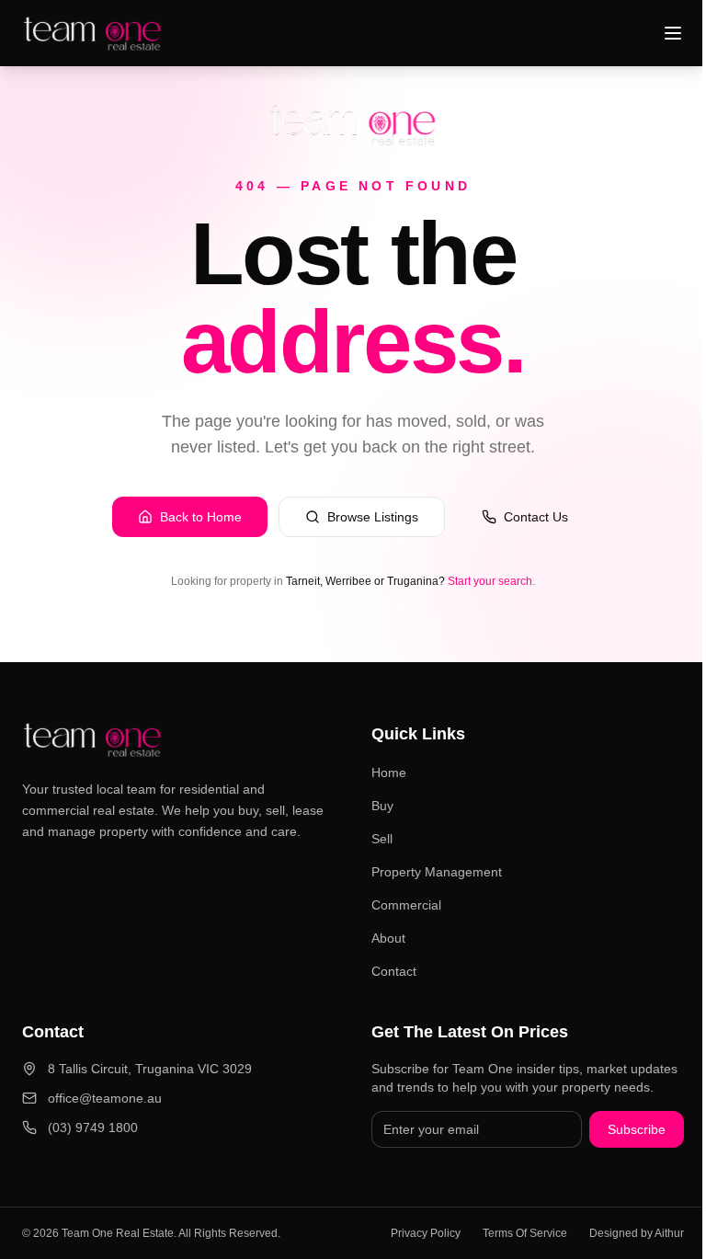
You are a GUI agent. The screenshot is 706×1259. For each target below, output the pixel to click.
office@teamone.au (105, 1098)
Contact (393, 971)
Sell (382, 838)
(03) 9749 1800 (93, 1127)
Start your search (490, 581)
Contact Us (536, 516)
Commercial (406, 905)
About (388, 938)
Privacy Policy (426, 1233)
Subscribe (637, 1129)
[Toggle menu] (673, 33)
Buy (382, 805)
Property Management (436, 871)
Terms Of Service (525, 1233)
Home (388, 772)
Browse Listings (372, 516)
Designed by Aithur (636, 1233)
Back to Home (201, 516)
